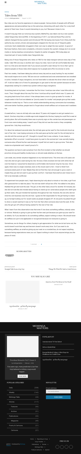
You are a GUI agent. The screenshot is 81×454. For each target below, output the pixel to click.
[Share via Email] (50, 244)
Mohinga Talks (24, 397)
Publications (24, 416)
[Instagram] (66, 447)
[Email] (71, 447)
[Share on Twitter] (46, 244)
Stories (24, 402)
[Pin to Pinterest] (48, 244)
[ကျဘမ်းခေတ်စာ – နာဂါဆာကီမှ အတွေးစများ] (23, 292)
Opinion (47, 450)
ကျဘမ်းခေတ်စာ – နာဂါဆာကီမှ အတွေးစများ (22, 306)
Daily (24, 388)
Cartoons (25, 430)
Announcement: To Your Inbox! (52, 342)
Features (25, 407)
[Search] (75, 2)
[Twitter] (62, 447)
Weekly (24, 392)
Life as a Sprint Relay (48, 347)
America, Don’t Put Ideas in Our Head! (58, 282)
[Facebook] (57, 447)
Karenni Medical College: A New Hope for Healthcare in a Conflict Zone (55, 353)
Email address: (51, 388)
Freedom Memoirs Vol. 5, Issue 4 (23, 360)
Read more (22, 376)
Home (32, 439)
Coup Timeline (39, 441)
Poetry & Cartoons (24, 425)
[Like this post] (42, 244)
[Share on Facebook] (45, 244)
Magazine (25, 421)
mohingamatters (14, 18)
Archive (25, 411)
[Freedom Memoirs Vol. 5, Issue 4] (23, 346)
